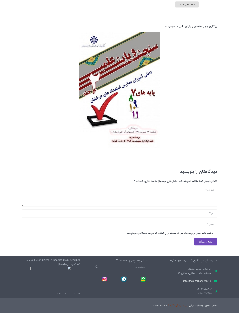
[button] (52, 11)
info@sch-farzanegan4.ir (197, 281)
